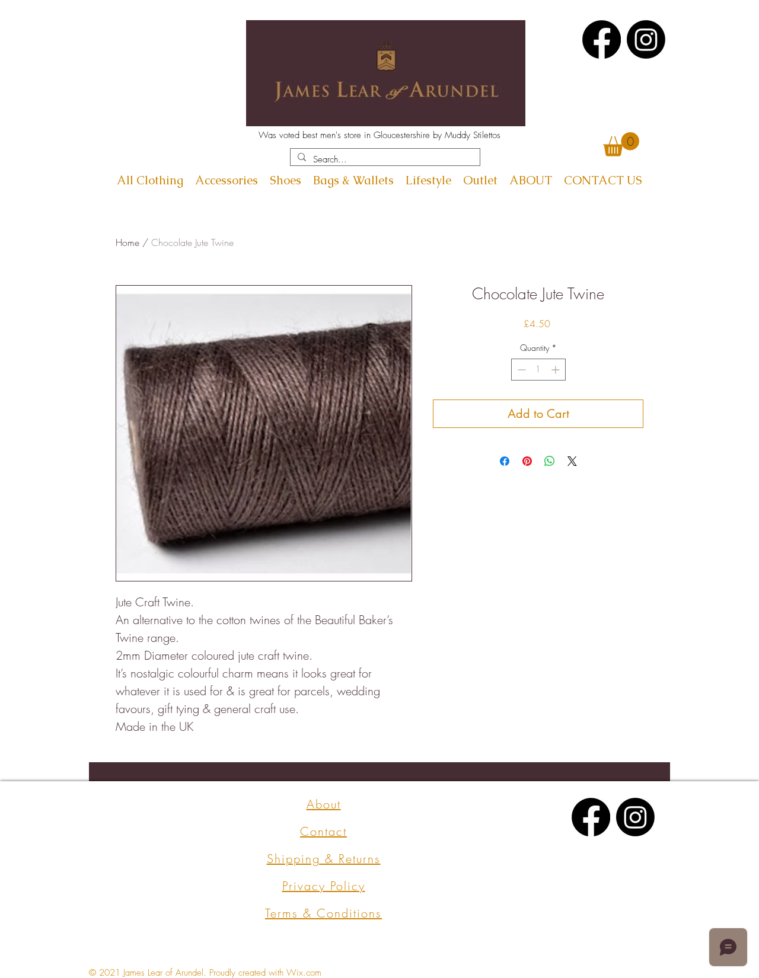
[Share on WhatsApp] (550, 461)
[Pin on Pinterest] (527, 461)
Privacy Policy (323, 886)
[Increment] (556, 369)
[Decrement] (520, 369)
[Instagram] (646, 39)
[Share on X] (572, 461)
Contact (323, 831)
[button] (621, 144)
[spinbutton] (538, 369)
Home (127, 242)
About (324, 804)
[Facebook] (601, 39)
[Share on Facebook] (505, 461)
